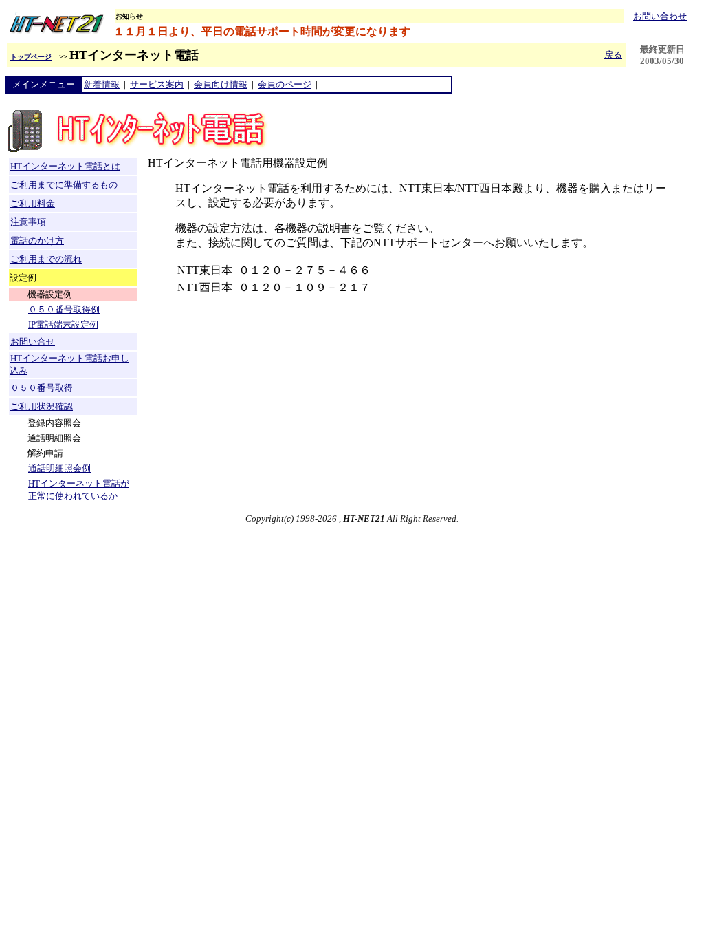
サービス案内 (157, 84)
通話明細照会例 (59, 468)
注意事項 (28, 222)
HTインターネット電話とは (65, 166)
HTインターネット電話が (78, 483)
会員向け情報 (221, 84)
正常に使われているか (73, 496)
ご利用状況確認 (41, 406)
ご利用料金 (32, 203)
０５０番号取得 (41, 388)
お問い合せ (32, 342)
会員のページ (284, 84)
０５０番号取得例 (64, 309)
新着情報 (102, 84)
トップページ (31, 57)
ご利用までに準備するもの (64, 185)
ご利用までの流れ (46, 259)
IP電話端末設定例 (63, 324)
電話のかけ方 (37, 240)
